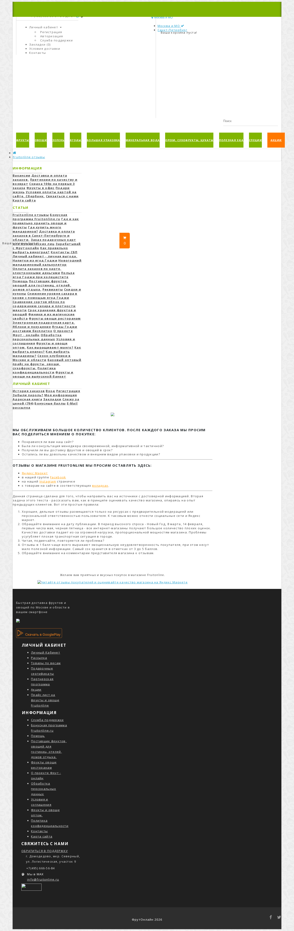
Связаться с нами (62, 196)
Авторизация (51, 36)
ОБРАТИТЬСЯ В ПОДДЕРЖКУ (44, 851)
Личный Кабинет (45, 652)
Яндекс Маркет (35, 473)
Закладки (52, 399)
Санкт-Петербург (172, 30)
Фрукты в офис (40, 188)
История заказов (29, 391)
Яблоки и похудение (32, 327)
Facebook (58, 477)
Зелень (58, 140)
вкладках (100, 485)
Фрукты (22, 140)
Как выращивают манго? (50, 347)
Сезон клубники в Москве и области (42, 358)
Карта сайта (24, 200)
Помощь (38, 736)
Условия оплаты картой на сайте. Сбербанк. (44, 194)
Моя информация (60, 395)
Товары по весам (46, 663)
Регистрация (51, 32)
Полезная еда (231, 140)
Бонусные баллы (50, 403)
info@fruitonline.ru (43, 879)
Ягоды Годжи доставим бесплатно (45, 329)
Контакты (39, 831)
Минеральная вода (143, 140)
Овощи (41, 140)
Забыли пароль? (28, 395)
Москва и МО (169, 26)
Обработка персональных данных (37, 337)
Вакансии (21, 175)
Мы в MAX (35, 874)
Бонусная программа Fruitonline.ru (40, 217)
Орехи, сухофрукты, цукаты (189, 140)
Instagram (48, 481)
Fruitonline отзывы (29, 157)
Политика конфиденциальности (34, 370)
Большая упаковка (103, 140)
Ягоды (75, 140)
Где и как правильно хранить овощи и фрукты (46, 223)
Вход (50, 391)
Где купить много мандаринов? (37, 229)
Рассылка (39, 658)
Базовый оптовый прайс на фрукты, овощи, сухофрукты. (47, 364)
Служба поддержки (56, 40)
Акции (276, 140)
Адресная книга (27, 399)
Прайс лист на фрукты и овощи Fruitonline (45, 700)
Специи (255, 140)
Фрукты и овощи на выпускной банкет (43, 374)
